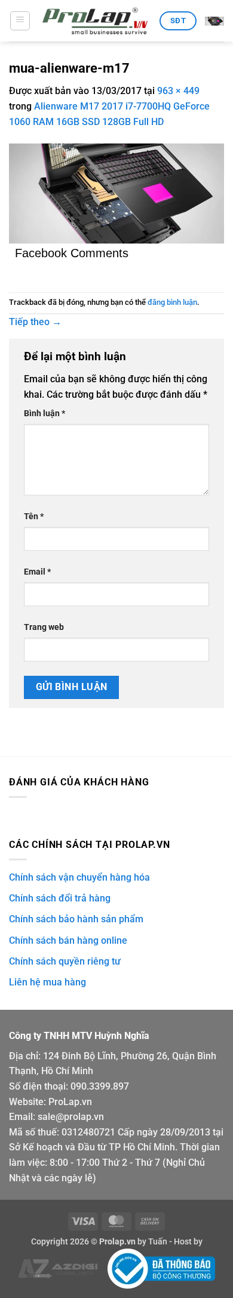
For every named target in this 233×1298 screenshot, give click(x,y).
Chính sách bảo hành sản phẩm (76, 919)
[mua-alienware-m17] (116, 192)
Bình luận (44, 413)
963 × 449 (178, 90)
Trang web (44, 627)
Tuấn (157, 1242)
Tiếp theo (35, 321)
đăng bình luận (172, 302)
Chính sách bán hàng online (68, 940)
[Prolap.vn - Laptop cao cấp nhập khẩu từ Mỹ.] (95, 21)
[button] (20, 20)
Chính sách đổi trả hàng (60, 898)
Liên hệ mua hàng (47, 982)
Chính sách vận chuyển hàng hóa (79, 877)
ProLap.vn (70, 1101)
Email (37, 572)
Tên (34, 516)
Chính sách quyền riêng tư (65, 961)
